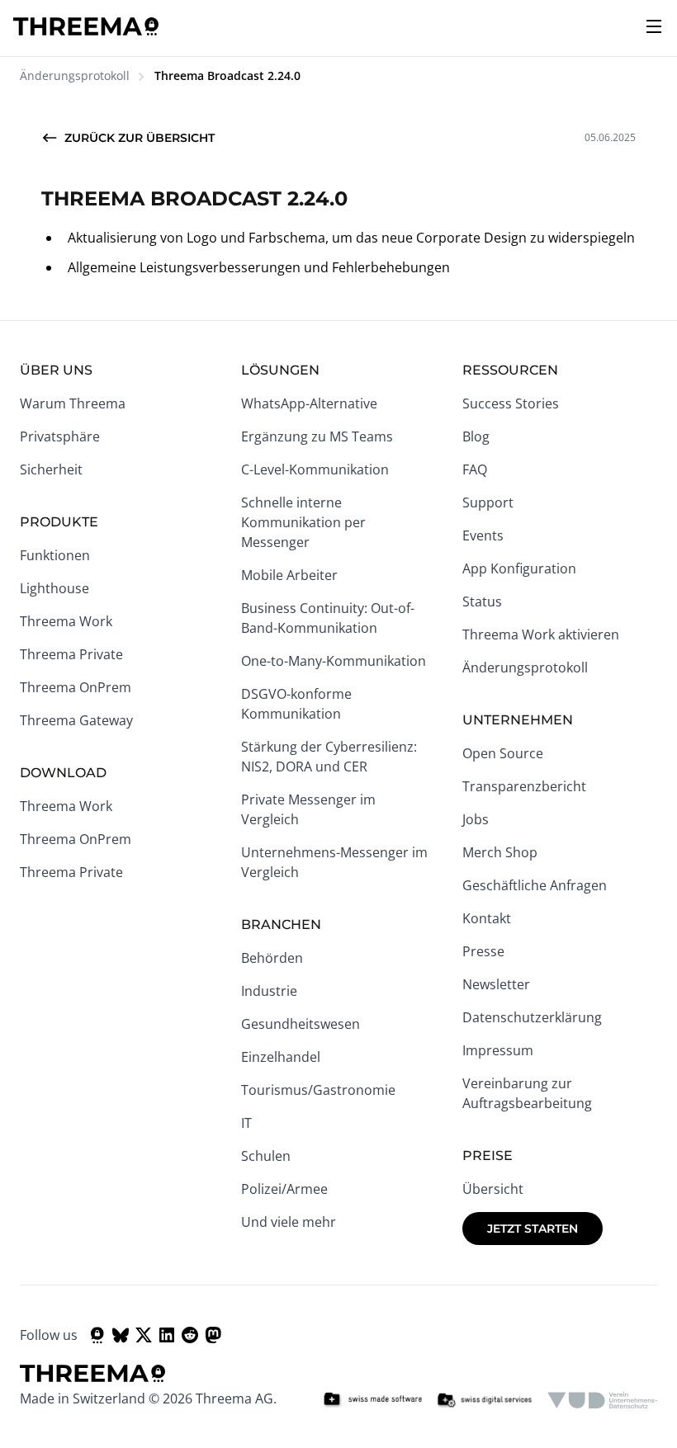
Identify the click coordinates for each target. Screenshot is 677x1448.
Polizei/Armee (284, 1189)
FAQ (474, 469)
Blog (476, 436)
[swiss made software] (372, 1400)
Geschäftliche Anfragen (534, 885)
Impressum (497, 1050)
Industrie (269, 991)
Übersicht (492, 1189)
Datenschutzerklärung (532, 1017)
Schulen (266, 1156)
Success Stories (510, 403)
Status (482, 601)
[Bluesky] (120, 1335)
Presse (483, 951)
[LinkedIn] (167, 1335)
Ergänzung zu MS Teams (317, 436)
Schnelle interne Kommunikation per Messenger (303, 522)
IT (246, 1123)
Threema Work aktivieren (540, 634)
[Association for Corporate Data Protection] (602, 1400)
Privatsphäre (60, 436)
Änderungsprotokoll (75, 75)
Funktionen (55, 555)
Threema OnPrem (75, 687)
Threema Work (66, 621)
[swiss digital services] (484, 1400)
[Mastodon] (213, 1335)
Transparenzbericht (524, 786)
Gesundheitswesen (300, 1024)
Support (488, 502)
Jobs (475, 819)
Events (483, 535)
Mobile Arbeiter (289, 575)
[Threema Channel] (97, 1335)
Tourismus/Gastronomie (318, 1090)
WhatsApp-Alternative (309, 403)
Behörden (272, 958)
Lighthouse (54, 588)
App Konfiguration (519, 568)
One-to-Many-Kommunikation (333, 661)
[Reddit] (190, 1335)
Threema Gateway (76, 720)
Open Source (502, 753)
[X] (144, 1335)
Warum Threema (72, 403)
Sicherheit (51, 469)
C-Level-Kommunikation (315, 469)
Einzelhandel (280, 1057)
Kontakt (486, 918)
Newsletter (496, 984)
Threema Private (71, 654)
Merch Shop (499, 852)
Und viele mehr (288, 1222)
